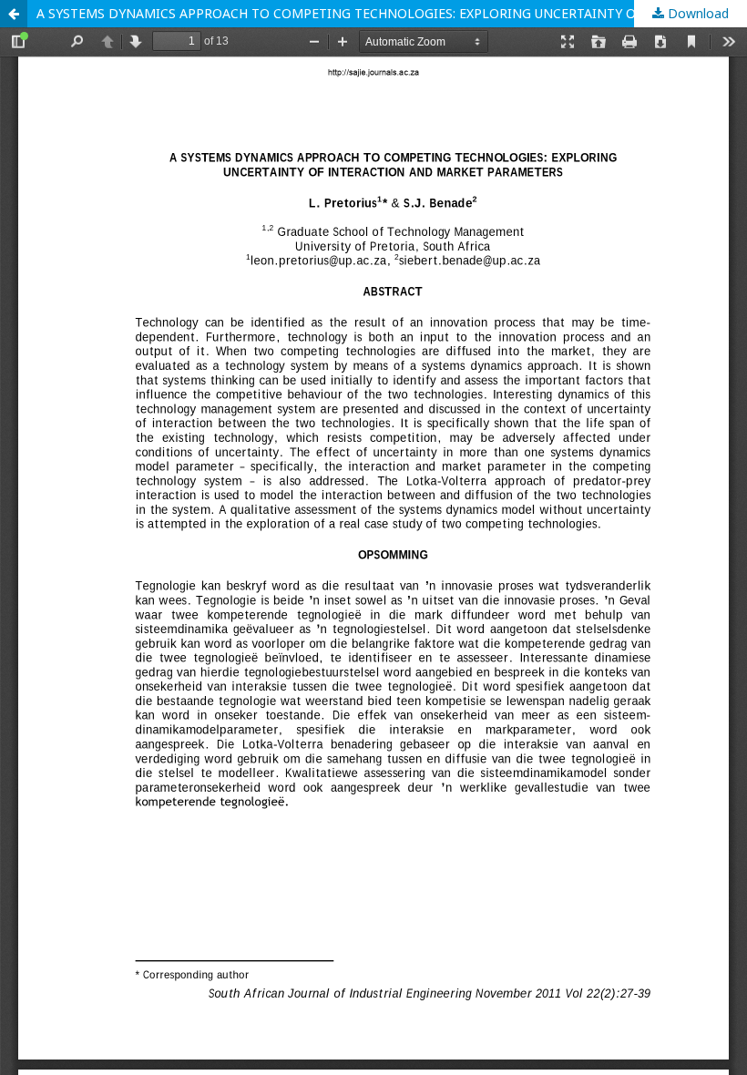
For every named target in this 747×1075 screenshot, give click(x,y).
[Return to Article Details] (13, 13)
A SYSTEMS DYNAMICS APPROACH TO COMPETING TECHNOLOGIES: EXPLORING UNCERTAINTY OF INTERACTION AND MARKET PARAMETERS (391, 13)
